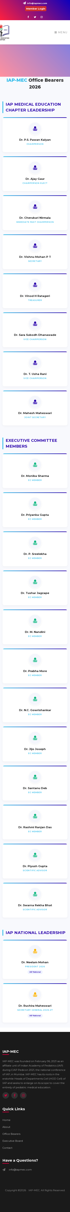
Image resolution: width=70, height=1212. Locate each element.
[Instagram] (23, 1095)
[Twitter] (5, 1095)
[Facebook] (14, 1095)
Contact (7, 1147)
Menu (62, 32)
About (6, 1126)
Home (6, 1120)
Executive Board (12, 1140)
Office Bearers (11, 1133)
